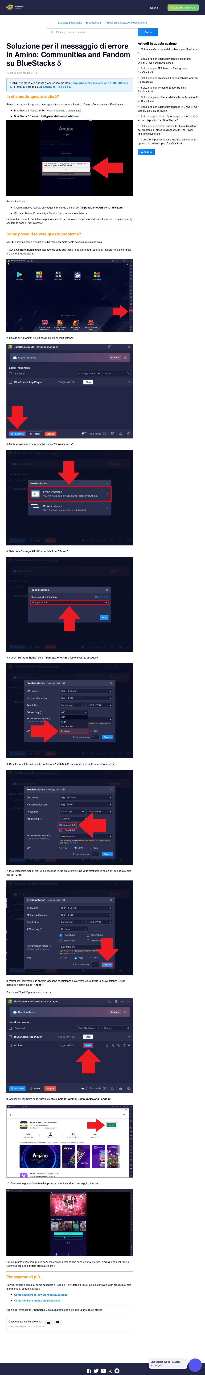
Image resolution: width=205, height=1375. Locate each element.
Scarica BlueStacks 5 (183, 7)
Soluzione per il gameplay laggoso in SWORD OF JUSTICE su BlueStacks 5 (168, 108)
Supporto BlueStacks (70, 22)
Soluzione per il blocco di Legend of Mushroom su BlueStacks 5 (168, 80)
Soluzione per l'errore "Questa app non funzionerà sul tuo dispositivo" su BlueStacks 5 (168, 118)
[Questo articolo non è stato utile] (57, 1322)
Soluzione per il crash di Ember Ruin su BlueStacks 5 (162, 89)
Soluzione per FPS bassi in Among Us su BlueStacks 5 (163, 70)
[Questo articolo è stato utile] (49, 1322)
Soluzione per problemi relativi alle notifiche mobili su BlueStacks (168, 99)
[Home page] (15, 7)
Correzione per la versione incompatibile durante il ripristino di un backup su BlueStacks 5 (168, 141)
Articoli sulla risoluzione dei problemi (126, 22)
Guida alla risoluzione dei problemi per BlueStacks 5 (168, 51)
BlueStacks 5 (93, 22)
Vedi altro (146, 152)
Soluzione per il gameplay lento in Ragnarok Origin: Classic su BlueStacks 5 (164, 60)
